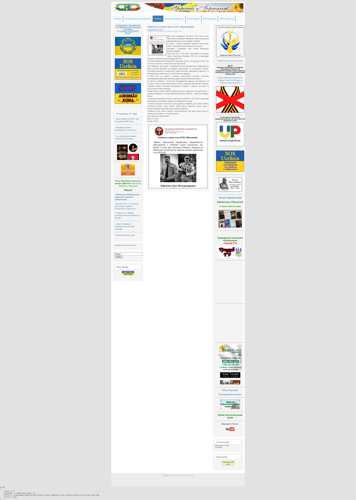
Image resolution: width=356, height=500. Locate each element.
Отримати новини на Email (125, 245)
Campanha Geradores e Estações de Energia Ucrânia (128, 27)
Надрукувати (152, 30)
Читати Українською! (230, 198)
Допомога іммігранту (174, 19)
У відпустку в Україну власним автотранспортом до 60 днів (127, 215)
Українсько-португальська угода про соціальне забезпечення (127, 197)
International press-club (125, 235)
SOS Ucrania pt (210, 19)
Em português (193, 19)
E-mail (160, 30)
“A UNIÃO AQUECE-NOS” (128, 32)
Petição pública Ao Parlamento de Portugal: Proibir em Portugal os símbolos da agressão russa (230, 80)
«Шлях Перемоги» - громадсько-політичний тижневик (124, 226)
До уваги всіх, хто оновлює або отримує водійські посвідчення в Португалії (127, 206)
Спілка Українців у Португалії (138, 19)
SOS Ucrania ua (227, 19)
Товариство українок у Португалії (230, 61)
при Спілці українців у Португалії (128, 183)
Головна (118, 19)
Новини (157, 19)
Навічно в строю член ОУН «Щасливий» (170, 26)
